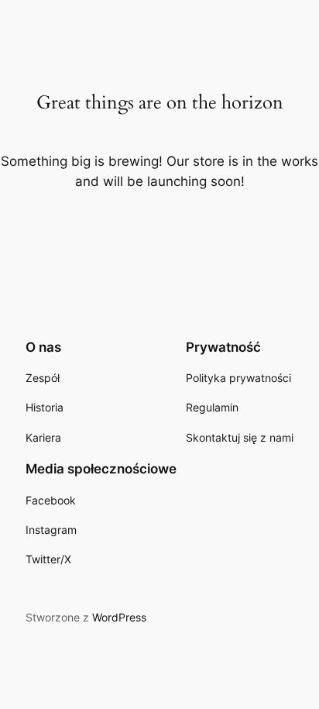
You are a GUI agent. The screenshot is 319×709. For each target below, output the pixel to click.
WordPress (119, 617)
